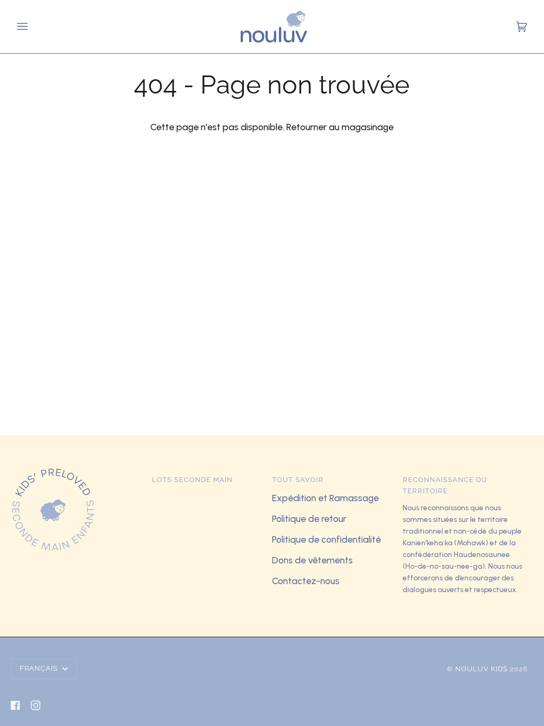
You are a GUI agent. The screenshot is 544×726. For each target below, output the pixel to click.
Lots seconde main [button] (192, 480)
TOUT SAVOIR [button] (298, 480)
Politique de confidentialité (326, 539)
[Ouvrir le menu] (24, 26)
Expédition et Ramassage (325, 497)
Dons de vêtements (312, 559)
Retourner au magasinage (340, 126)
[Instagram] (35, 705)
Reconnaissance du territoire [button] (445, 485)
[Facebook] (15, 705)
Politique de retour (309, 518)
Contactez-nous (305, 580)
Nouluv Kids (481, 669)
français (40, 668)
